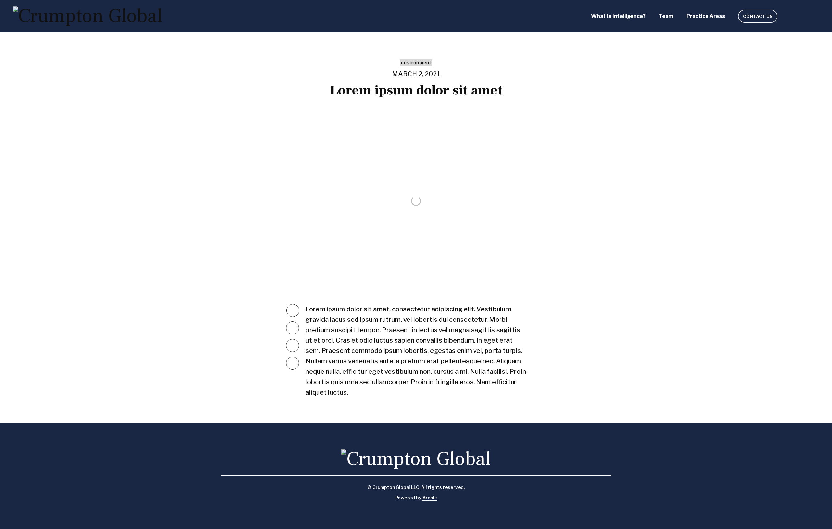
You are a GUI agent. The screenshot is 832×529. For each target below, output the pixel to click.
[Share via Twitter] (292, 310)
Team (666, 16)
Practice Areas (705, 16)
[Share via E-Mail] (292, 363)
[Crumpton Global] (87, 16)
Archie (429, 497)
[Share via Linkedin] (292, 345)
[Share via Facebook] (292, 327)
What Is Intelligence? (618, 16)
